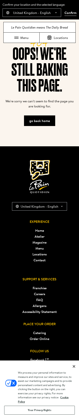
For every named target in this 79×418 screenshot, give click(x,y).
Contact (39, 260)
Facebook (37, 359)
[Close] (74, 366)
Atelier (39, 236)
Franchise (40, 288)
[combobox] (32, 12)
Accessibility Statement (39, 311)
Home (39, 230)
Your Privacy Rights (39, 410)
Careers (39, 293)
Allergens (39, 305)
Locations (61, 37)
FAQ (39, 299)
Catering (39, 332)
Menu (24, 37)
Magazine (39, 242)
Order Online (39, 338)
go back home (39, 120)
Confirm (70, 12)
